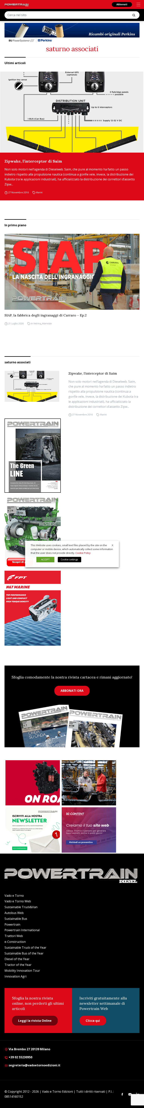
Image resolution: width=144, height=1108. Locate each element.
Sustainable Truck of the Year (25, 947)
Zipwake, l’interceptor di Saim (33, 161)
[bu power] (72, 33)
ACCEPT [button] (45, 559)
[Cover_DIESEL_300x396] (72, 532)
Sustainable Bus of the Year (24, 953)
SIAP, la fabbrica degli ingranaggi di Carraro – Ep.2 (45, 315)
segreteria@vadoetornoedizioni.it (34, 1065)
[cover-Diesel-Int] (72, 455)
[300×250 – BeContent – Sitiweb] (89, 830)
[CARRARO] (89, 783)
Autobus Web (14, 913)
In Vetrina (36, 323)
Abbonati (121, 4)
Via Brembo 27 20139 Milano (29, 1049)
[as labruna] (32, 783)
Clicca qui (93, 1021)
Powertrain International (22, 930)
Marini (39, 192)
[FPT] (72, 608)
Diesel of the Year (16, 959)
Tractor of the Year (18, 965)
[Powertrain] (16, 5)
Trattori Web (13, 936)
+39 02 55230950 (20, 1057)
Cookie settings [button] (69, 559)
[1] (32, 830)
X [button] (112, 545)
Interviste (47, 323)
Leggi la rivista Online (35, 1021)
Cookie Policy (83, 553)
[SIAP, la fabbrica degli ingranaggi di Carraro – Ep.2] (72, 272)
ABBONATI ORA (72, 691)
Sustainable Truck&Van (21, 907)
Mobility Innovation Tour (22, 971)
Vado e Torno (14, 896)
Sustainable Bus (15, 919)
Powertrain (12, 924)
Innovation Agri (15, 976)
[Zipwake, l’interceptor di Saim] (72, 112)
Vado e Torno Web (17, 901)
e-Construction (15, 942)
